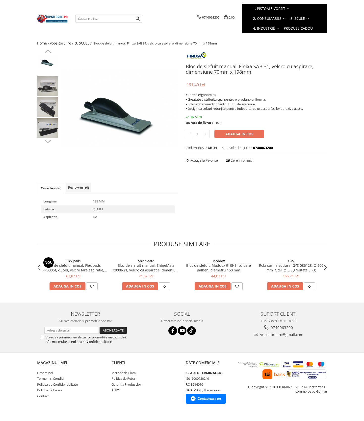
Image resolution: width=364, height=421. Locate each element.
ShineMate (146, 261)
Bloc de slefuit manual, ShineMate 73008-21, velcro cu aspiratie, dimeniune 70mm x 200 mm (146, 267)
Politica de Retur (123, 378)
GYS (291, 261)
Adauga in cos (239, 134)
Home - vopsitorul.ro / (55, 43)
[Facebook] (172, 330)
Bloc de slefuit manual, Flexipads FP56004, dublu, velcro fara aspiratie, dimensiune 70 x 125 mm (73, 267)
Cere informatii (241, 160)
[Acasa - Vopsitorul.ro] (52, 18)
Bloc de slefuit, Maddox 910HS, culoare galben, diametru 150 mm (218, 267)
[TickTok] (191, 330)
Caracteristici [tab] (51, 188)
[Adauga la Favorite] (92, 286)
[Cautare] (137, 19)
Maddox (218, 261)
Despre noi (45, 373)
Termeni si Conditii (50, 378)
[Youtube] (182, 330)
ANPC (115, 390)
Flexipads (73, 261)
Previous (47, 51)
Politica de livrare (49, 390)
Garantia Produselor (126, 384)
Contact (43, 396)
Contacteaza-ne (209, 398)
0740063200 (281, 327)
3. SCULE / (84, 43)
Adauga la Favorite (203, 160)
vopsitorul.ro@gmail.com (281, 334)
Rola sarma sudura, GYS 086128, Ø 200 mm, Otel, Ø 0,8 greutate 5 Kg (291, 267)
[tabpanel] (119, 108)
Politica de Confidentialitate (91, 341)
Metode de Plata (123, 373)
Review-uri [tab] (78, 187)
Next (47, 140)
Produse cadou (298, 28)
